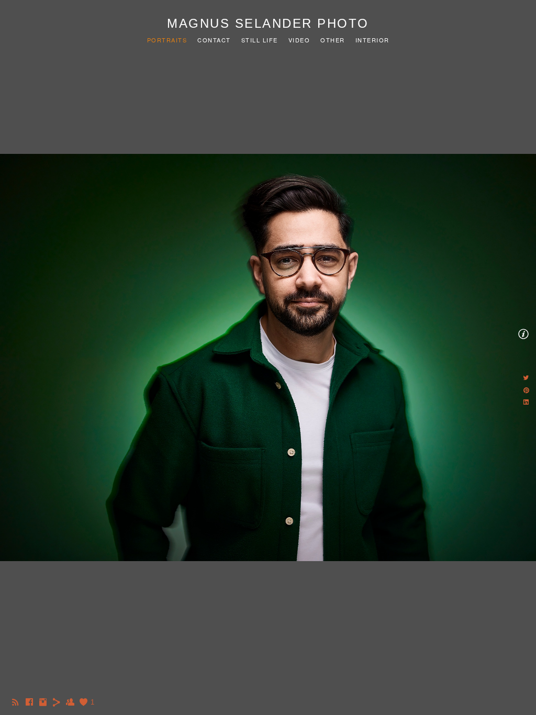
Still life (259, 40)
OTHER (332, 40)
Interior (372, 40)
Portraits (167, 40)
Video (299, 40)
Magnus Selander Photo (268, 23)
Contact (214, 40)
